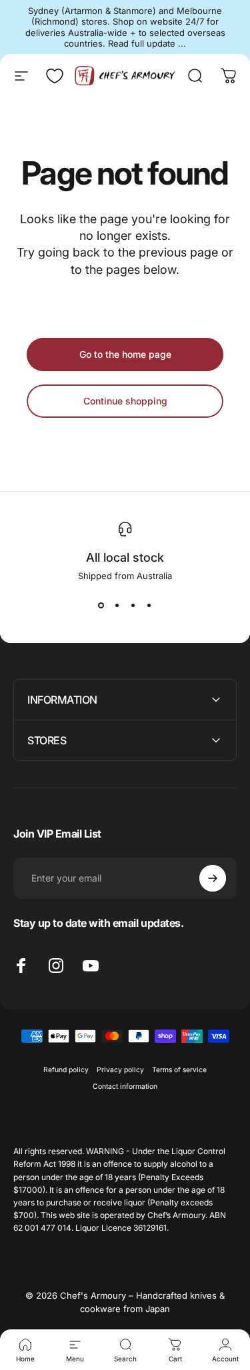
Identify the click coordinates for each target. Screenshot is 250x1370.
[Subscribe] (212, 878)
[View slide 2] (117, 605)
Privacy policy (120, 1069)
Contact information (125, 1086)
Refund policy (66, 1069)
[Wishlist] (55, 76)
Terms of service (179, 1069)
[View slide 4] (149, 605)
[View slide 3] (133, 605)
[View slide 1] (101, 605)
